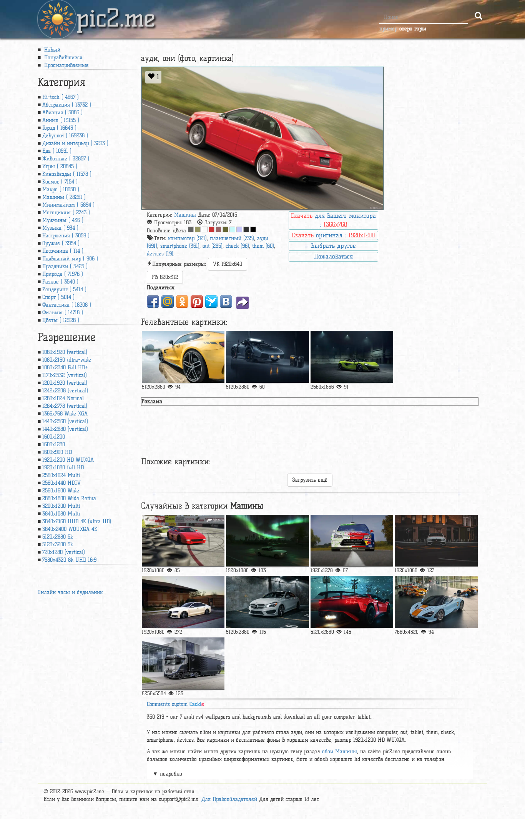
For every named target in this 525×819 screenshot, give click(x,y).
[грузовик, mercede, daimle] (183, 663)
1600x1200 (53, 437)
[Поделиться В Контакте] (226, 301)
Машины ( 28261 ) (64, 197)
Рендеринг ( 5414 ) (64, 289)
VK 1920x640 (227, 264)
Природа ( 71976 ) (62, 274)
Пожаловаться (333, 256)
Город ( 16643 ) (59, 128)
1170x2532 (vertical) (64, 375)
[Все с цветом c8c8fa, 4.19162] (239, 229)
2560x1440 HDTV (61, 483)
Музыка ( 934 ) (60, 228)
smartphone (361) (179, 246)
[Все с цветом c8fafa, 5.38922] (232, 229)
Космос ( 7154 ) (60, 181)
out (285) (213, 246)
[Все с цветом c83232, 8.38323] (211, 229)
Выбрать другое (333, 245)
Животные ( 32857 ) (65, 158)
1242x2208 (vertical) (65, 390)
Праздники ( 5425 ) (65, 266)
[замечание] (183, 357)
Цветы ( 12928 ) (60, 320)
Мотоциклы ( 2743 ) (66, 212)
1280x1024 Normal (63, 398)
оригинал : (333, 235)
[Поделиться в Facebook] (153, 301)
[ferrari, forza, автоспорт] (183, 541)
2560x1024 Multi (61, 475)
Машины (185, 215)
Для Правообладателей (229, 799)
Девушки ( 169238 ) (65, 135)
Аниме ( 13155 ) (60, 120)
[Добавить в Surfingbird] (211, 301)
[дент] (267, 602)
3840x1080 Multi (61, 513)
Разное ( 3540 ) (60, 282)
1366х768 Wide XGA (65, 413)
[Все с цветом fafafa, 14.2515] (205, 229)
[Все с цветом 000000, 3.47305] (253, 229)
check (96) (237, 246)
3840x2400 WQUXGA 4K (69, 529)
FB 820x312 (165, 277)
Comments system (175, 704)
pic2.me (115, 11)
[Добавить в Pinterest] (197, 301)
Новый (51, 50)
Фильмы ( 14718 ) (62, 312)
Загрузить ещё (309, 480)
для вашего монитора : (333, 220)
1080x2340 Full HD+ (65, 367)
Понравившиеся (62, 57)
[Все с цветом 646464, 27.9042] (191, 229)
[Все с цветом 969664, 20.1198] (198, 229)
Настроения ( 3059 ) (66, 235)
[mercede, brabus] (436, 541)
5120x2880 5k (57, 537)
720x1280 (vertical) (63, 552)
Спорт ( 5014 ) (58, 297)
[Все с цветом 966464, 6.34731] (218, 229)
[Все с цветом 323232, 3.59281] (246, 229)
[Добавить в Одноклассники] (182, 301)
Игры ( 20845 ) (59, 166)
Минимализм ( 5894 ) (68, 205)
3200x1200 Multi (61, 506)
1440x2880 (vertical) (65, 429)
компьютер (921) (187, 238)
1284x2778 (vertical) (64, 406)
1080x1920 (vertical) (64, 352)
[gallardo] (267, 357)
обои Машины (339, 751)
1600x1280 (53, 444)
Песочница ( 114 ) (62, 251)
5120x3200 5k (57, 544)
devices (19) (160, 253)
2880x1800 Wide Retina (69, 498)
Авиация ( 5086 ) (62, 112)
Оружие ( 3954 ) (61, 243)
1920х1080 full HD (63, 467)
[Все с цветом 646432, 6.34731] (225, 229)
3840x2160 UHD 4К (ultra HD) (76, 521)
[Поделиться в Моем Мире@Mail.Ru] (167, 301)
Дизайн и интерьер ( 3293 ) (75, 143)
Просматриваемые (65, 65)
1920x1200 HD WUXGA (68, 460)
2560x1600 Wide (60, 490)
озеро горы (412, 28)
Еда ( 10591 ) (56, 151)
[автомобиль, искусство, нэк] (352, 602)
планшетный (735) (232, 238)
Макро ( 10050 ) (60, 189)
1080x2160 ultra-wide (66, 360)
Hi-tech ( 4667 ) (60, 97)
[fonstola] (183, 602)
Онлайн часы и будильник (70, 592)
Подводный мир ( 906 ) (70, 258)
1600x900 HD (57, 452)
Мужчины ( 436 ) (62, 220)
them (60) (263, 246)
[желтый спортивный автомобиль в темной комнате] (352, 357)
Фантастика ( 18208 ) (66, 305)
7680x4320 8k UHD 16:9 (69, 560)
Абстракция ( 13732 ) (66, 105)
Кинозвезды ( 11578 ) (66, 174)
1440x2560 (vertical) (65, 421)
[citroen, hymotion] (352, 541)
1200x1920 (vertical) (64, 383)
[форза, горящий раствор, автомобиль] (267, 541)
